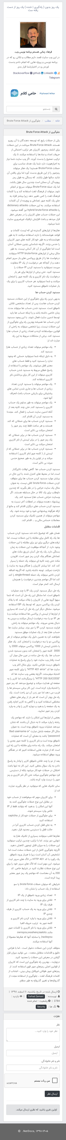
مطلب (48, 121)
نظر (58, 1025)
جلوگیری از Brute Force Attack (43, 132)
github (36, 73)
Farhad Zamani (35, 996)
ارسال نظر (52, 1094)
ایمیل (57, 1047)
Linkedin (48, 73)
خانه (57, 121)
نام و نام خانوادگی (50, 1061)
